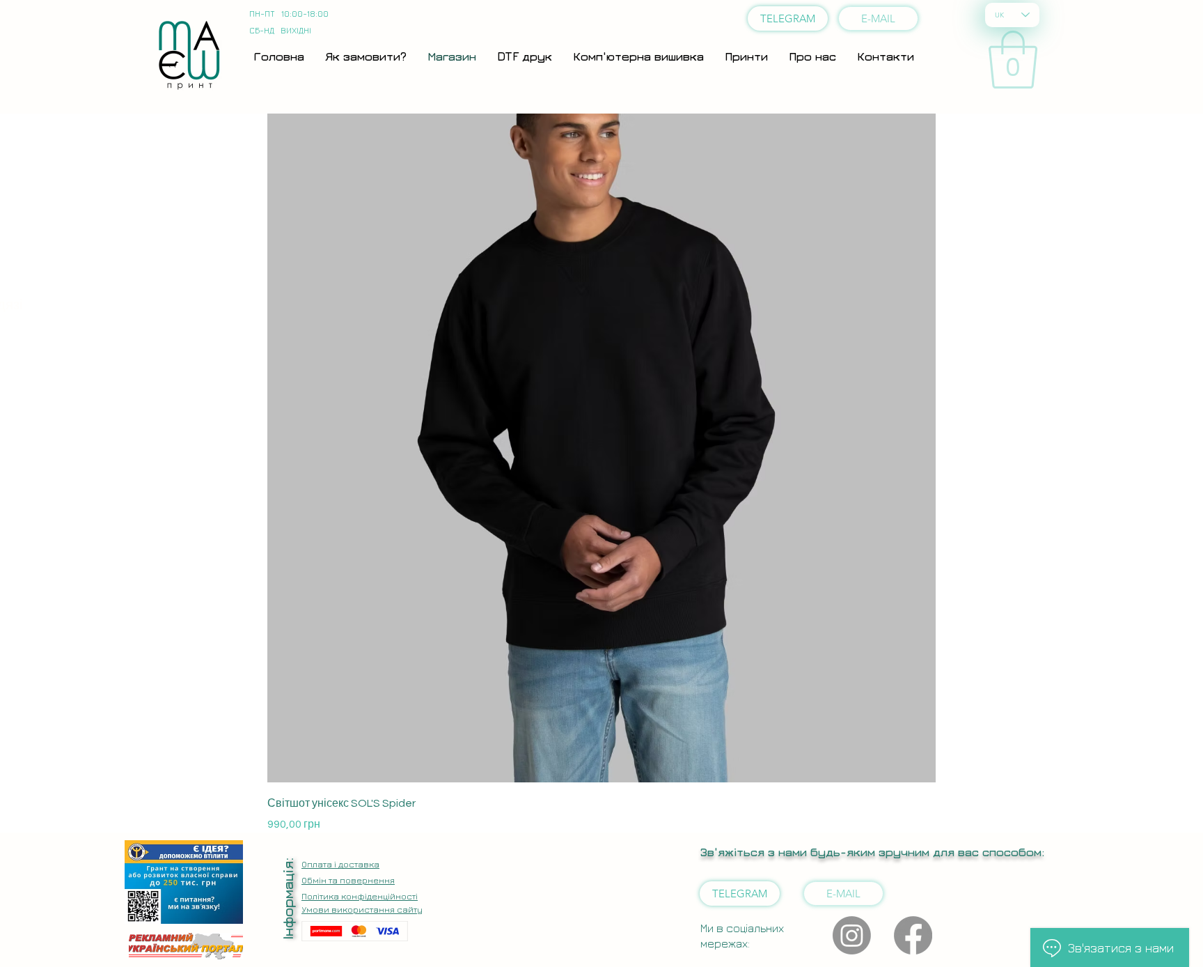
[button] (1013, 59)
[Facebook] (913, 935)
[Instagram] (852, 935)
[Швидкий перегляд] (601, 448)
